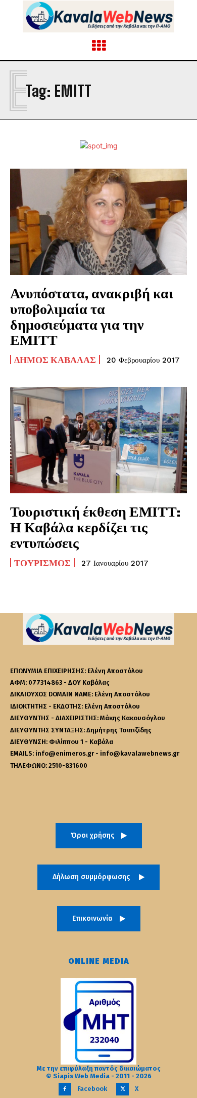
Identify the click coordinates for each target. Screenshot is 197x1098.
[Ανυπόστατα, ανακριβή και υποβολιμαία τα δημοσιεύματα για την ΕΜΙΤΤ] (98, 222)
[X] (122, 1089)
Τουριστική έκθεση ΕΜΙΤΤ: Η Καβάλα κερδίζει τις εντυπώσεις (95, 526)
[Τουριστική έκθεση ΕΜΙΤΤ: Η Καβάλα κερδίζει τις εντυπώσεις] (98, 440)
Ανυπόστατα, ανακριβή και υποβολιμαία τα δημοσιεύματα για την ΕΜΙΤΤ (91, 316)
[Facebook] (65, 1089)
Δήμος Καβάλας (55, 359)
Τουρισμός (42, 562)
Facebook (92, 1088)
